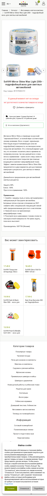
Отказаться (24, 488)
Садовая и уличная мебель (23, 368)
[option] (23, 42)
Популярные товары (24, 352)
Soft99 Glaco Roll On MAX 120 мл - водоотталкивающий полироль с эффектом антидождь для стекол (34, 271)
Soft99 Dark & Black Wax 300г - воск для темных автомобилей (12, 301)
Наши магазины (23, 438)
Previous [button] (3, 70)
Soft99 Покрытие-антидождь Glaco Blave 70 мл (11, 271)
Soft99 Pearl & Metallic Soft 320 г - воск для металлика (12, 332)
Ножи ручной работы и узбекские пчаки (23, 385)
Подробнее (9, 484)
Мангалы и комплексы (23, 364)
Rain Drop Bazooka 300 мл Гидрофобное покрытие (34, 301)
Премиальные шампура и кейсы (23, 376)
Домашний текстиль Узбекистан (23, 405)
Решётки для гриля (23, 389)
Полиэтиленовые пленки (23, 430)
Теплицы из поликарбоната (23, 414)
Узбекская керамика (23, 401)
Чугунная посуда (23, 356)
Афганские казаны (23, 372)
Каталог (14, 10)
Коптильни (23, 393)
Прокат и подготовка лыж (23, 434)
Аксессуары (23, 397)
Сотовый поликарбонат (23, 425)
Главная (5, 10)
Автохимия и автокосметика (23, 410)
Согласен (10, 488)
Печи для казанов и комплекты (23, 360)
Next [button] (43, 70)
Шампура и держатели (23, 381)
